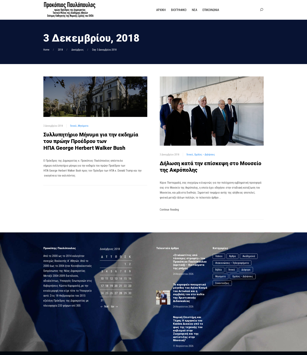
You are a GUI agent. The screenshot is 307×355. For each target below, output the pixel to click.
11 (106, 278)
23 (129, 286)
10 (102, 278)
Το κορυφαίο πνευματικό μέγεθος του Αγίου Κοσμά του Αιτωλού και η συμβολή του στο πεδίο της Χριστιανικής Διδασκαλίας (190, 293)
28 (120, 293)
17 (102, 286)
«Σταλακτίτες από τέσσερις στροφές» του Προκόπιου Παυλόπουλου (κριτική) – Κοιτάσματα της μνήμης (190, 262)
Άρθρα (232, 256)
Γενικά (73, 125)
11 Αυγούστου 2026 (183, 346)
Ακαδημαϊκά (249, 256)
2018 (60, 49)
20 (116, 286)
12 (111, 278)
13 (116, 278)
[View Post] (95, 96)
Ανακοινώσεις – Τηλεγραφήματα (232, 263)
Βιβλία (218, 269)
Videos (218, 256)
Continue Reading (169, 209)
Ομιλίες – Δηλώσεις (204, 154)
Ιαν (113, 306)
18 (106, 286)
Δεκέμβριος (77, 49)
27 (116, 293)
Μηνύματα (83, 125)
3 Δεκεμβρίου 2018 (53, 125)
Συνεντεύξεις (222, 283)
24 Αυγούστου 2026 (183, 274)
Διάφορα (245, 269)
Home (46, 49)
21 (120, 286)
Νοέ (106, 306)
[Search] (261, 10)
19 (111, 286)
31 (102, 300)
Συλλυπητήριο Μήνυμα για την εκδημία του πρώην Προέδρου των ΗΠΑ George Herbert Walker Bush (90, 141)
